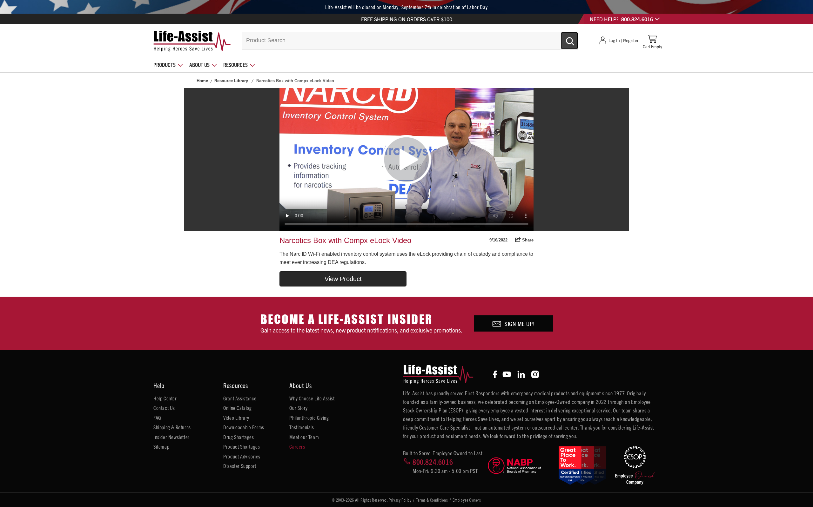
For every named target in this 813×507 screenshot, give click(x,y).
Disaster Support (239, 466)
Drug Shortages (238, 437)
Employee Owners (467, 500)
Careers (297, 446)
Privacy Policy (400, 500)
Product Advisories (241, 456)
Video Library (236, 417)
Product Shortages (241, 446)
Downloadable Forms (243, 427)
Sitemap (161, 446)
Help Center (165, 398)
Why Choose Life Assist (311, 398)
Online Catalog (237, 408)
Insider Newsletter (171, 437)
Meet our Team (304, 437)
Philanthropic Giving (309, 417)
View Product (343, 278)
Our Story (298, 408)
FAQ (157, 417)
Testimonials (301, 427)
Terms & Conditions (432, 500)
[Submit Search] (563, 38)
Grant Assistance (240, 398)
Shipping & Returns (172, 427)
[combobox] (410, 40)
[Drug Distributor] (520, 465)
